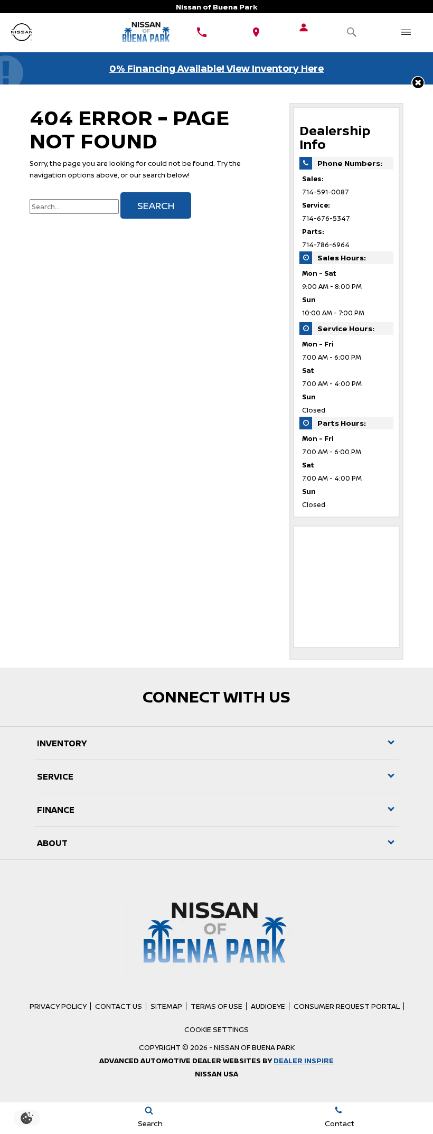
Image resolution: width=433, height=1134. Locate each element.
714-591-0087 (325, 192)
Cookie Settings (216, 1029)
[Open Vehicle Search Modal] (352, 32)
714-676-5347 (326, 218)
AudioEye (268, 1006)
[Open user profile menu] (304, 27)
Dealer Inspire (304, 1060)
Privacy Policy (58, 1006)
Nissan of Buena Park (254, 1047)
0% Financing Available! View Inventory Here (216, 68)
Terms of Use (216, 1006)
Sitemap (166, 1006)
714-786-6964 (326, 244)
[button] (418, 82)
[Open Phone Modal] (202, 32)
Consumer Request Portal (347, 1006)
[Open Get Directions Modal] (256, 32)
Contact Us (118, 1006)
